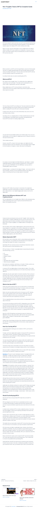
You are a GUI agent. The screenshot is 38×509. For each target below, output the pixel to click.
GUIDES (21, 500)
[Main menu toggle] (36, 2)
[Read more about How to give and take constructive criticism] (27, 491)
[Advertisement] (19, 17)
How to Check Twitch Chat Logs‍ (9, 495)
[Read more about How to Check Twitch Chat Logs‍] (10, 490)
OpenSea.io (5, 354)
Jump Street (13, 506)
